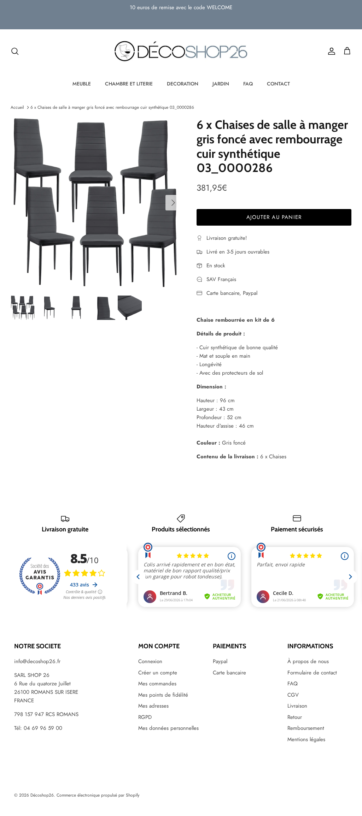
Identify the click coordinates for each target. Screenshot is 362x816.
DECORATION (182, 83)
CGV (293, 695)
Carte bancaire (229, 673)
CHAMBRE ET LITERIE (129, 83)
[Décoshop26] (181, 51)
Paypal (220, 661)
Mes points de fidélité (163, 695)
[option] (96, 203)
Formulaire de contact (312, 673)
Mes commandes (157, 683)
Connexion (150, 661)
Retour (294, 717)
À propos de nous (308, 661)
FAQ (248, 83)
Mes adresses (153, 706)
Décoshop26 (42, 795)
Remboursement (305, 728)
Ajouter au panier (274, 217)
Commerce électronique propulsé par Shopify (98, 795)
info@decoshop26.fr (37, 661)
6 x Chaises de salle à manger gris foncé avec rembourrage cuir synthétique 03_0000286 (112, 107)
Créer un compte (157, 673)
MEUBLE (81, 83)
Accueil (17, 107)
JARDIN (220, 83)
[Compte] (330, 51)
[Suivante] (173, 202)
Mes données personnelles (168, 728)
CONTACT (278, 83)
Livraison (297, 706)
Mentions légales (306, 739)
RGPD (145, 717)
